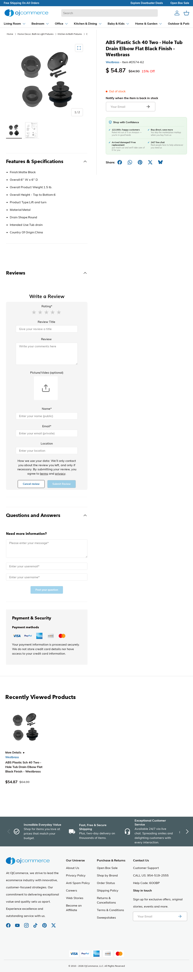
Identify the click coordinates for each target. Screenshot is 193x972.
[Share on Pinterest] (140, 162)
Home (10, 34)
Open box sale (179, 3)
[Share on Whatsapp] (130, 162)
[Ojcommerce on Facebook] (8, 923)
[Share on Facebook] (120, 162)
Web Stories (74, 898)
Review (46, 339)
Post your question (46, 590)
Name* (47, 409)
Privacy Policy (76, 875)
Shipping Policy (107, 890)
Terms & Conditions (110, 910)
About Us (72, 868)
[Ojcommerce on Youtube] (17, 923)
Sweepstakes (106, 917)
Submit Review (61, 484)
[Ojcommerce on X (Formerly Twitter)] (53, 923)
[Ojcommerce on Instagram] (26, 923)
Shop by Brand (107, 875)
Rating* (46, 306)
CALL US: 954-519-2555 (151, 875)
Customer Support (146, 868)
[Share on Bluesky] (160, 162)
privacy (60, 473)
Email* (46, 426)
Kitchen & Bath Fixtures (70, 34)
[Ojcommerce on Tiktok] (35, 923)
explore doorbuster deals (147, 3)
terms (44, 473)
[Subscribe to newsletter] (180, 916)
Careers (71, 890)
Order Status (106, 883)
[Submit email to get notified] (148, 106)
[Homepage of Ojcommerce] (26, 12)
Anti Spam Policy (78, 883)
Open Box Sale (107, 868)
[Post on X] (150, 162)
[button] (34, 312)
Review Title (46, 322)
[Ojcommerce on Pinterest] (44, 923)
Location (47, 443)
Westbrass (112, 62)
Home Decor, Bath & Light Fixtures (36, 34)
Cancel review (31, 484)
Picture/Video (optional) (46, 372)
